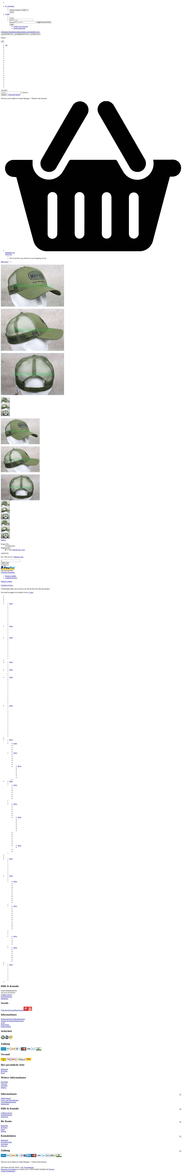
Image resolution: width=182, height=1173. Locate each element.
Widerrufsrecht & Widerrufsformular (13, 1019)
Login (31, 592)
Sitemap (3, 1087)
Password (12, 22)
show (11, 603)
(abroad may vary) (19, 550)
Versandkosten (29, 1167)
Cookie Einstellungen (8, 1171)
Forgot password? (19, 28)
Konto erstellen (6, 1027)
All (6, 45)
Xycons (51, 1169)
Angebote (4, 1086)
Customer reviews (11, 578)
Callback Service (6, 995)
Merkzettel (4, 1069)
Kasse (3, 1073)
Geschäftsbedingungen (8, 1102)
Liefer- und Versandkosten (9, 1100)
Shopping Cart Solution (9, 1169)
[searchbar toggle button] (35, 34)
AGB (3, 1023)
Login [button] (7, 14)
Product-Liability (10, 576)
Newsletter (4, 1082)
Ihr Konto (4, 1071)
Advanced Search (14, 95)
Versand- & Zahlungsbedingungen (12, 1021)
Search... (26, 92)
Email (11, 20)
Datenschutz (5, 1025)
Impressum (4, 998)
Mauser (3, 540)
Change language (15, 10)
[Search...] (21, 92)
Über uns (4, 1084)
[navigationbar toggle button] (7, 34)
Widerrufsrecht (6, 1098)
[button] (9, 6)
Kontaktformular (6, 997)
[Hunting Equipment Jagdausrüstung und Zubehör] (20, 32)
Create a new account (20, 26)
